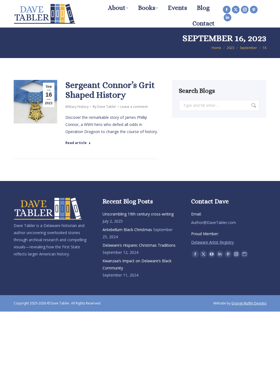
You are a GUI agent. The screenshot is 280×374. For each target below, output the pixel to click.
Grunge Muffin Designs (248, 303)
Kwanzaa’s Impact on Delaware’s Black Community (137, 264)
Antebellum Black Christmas (127, 229)
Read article (76, 143)
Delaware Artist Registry (212, 242)
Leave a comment (134, 106)
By (104, 106)
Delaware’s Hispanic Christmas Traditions (139, 245)
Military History (77, 106)
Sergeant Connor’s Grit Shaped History (110, 90)
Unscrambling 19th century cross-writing (138, 214)
